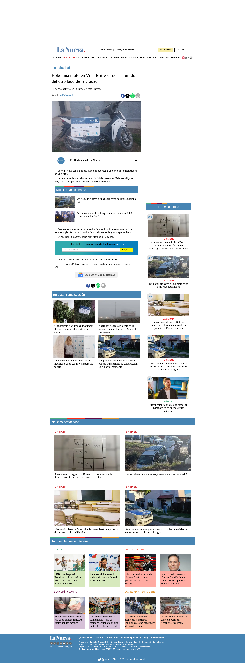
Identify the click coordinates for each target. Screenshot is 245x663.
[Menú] (54, 50)
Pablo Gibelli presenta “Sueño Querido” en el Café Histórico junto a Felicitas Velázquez (173, 579)
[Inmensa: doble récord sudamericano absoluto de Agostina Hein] (104, 562)
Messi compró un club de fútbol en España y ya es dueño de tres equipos (169, 408)
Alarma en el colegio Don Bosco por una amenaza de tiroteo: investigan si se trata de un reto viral (168, 245)
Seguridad (114, 58)
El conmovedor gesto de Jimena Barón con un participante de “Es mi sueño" (138, 579)
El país (92, 58)
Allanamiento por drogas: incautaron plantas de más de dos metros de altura (73, 329)
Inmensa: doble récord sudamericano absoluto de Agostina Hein (104, 577)
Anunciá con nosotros (107, 637)
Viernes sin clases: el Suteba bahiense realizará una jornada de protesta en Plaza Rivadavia (168, 325)
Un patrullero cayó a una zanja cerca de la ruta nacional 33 (168, 285)
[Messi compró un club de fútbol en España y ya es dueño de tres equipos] (168, 388)
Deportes (102, 58)
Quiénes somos (86, 637)
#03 (150, 296)
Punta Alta (69, 58)
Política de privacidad (131, 637)
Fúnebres (175, 58)
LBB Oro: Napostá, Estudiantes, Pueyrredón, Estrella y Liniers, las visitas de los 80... (68, 579)
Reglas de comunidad (154, 637)
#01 (150, 216)
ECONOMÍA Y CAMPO (65, 592)
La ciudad (57, 58)
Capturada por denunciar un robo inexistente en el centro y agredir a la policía (73, 363)
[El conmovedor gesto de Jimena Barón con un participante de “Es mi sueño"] (140, 562)
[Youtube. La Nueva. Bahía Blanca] (64, 643)
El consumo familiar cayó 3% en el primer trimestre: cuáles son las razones (68, 619)
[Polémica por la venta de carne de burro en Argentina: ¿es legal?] (175, 605)
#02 (150, 258)
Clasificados (144, 58)
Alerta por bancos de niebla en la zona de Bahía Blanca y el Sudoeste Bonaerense (117, 329)
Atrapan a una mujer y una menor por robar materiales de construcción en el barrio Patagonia (118, 363)
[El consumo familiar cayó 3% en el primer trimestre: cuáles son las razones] (69, 605)
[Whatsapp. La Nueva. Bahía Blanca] (51, 643)
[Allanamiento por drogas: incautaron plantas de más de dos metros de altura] (74, 311)
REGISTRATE (165, 50)
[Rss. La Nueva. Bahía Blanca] (70, 643)
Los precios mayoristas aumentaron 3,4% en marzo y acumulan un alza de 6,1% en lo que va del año (104, 622)
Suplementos (128, 58)
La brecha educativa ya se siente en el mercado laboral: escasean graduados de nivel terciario (140, 621)
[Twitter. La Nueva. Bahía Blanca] (58, 643)
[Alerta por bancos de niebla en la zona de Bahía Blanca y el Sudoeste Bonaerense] (119, 311)
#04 (150, 337)
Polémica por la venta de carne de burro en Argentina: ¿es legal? (174, 619)
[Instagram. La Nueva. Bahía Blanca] (61, 643)
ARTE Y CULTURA (135, 549)
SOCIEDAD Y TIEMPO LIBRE (140, 592)
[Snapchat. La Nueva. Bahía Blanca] (67, 643)
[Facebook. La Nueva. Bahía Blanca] (54, 643)
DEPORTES (60, 549)
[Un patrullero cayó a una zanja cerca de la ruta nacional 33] (168, 267)
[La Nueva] (71, 49)
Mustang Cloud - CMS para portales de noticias (125, 659)
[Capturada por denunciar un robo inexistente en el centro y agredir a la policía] (74, 346)
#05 (150, 379)
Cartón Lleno (161, 58)
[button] (123, 96)
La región (81, 58)
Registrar (126, 249)
